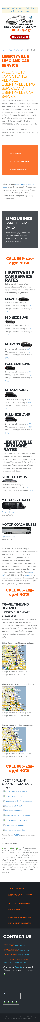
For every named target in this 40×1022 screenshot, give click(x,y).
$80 (28, 326)
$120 (25, 484)
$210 (29, 402)
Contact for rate (8, 512)
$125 (29, 352)
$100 (29, 305)
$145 (29, 375)
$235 (29, 427)
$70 (28, 303)
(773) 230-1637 (23, 955)
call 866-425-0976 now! (19, 169)
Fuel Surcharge (14, 909)
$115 (7, 358)
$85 (28, 349)
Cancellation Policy (16, 889)
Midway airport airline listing (19, 923)
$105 (7, 334)
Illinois (23, 50)
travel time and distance (19, 161)
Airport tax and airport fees (19, 904)
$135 (7, 380)
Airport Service (13, 50)
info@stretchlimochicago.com (14, 962)
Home (4, 50)
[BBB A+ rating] (12, 982)
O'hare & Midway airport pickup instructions (20, 895)
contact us (28, 575)
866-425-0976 (21, 260)
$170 (29, 424)
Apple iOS (18, 967)
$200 (7, 408)
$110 (29, 328)
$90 (6, 311)
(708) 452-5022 (23, 950)
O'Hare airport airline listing (19, 917)
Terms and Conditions (24, 1018)
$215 (7, 433)
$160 (29, 399)
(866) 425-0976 (22, 30)
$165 (26, 487)
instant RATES (15, 153)
